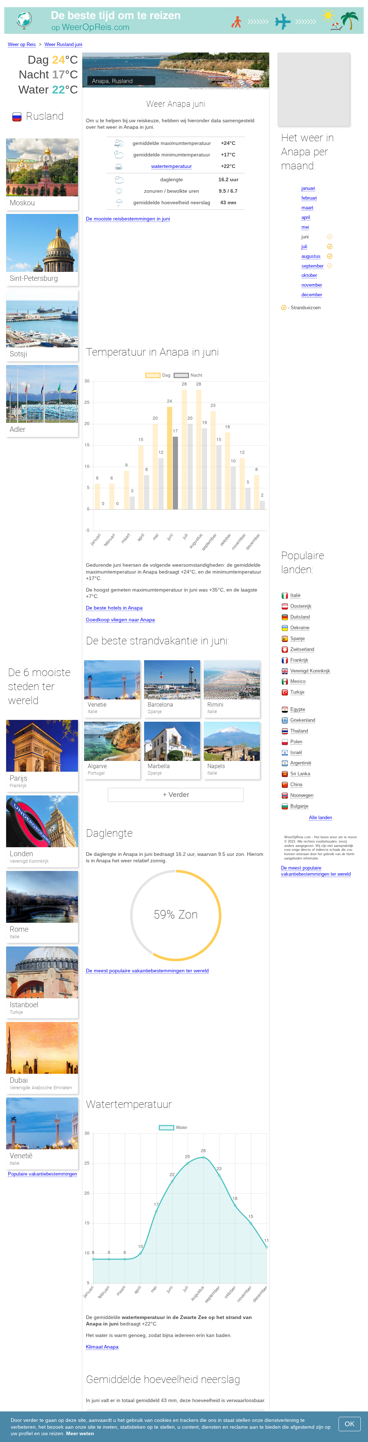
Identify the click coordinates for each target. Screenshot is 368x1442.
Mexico (297, 681)
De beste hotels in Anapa (114, 608)
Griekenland (302, 720)
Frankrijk (18, 785)
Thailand (299, 731)
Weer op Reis (22, 44)
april (306, 217)
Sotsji (18, 354)
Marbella (159, 766)
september (312, 266)
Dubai (19, 1080)
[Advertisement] (175, 277)
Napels (216, 766)
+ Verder (176, 794)
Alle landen (320, 817)
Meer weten (80, 1433)
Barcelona (160, 704)
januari (308, 188)
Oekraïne (299, 627)
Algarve (97, 766)
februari (309, 198)
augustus (311, 256)
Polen (296, 741)
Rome (19, 929)
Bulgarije (299, 806)
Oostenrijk (301, 606)
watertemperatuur (171, 166)
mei (305, 227)
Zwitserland (302, 649)
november (312, 285)
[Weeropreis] (184, 34)
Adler (18, 429)
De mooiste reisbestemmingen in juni (128, 219)
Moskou (22, 202)
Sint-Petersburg (34, 278)
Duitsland (300, 617)
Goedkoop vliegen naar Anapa (120, 619)
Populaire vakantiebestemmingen (42, 1174)
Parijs (18, 778)
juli (304, 246)
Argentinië (300, 763)
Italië (14, 936)
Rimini (215, 704)
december (312, 294)
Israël (296, 752)
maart (307, 207)
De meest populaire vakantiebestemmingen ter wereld (147, 970)
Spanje (297, 638)
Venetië (97, 704)
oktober (309, 275)
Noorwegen (301, 795)
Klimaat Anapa (102, 1347)
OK (350, 1424)
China (296, 784)
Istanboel (24, 1004)
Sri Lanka (300, 773)
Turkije (16, 1012)
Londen (21, 853)
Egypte (297, 709)
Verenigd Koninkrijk (29, 861)
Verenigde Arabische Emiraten (41, 1087)
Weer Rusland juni (63, 44)
